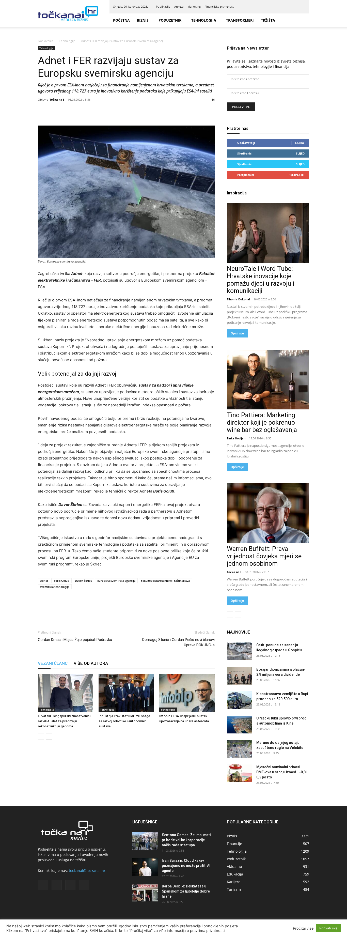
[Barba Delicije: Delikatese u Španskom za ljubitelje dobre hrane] (145, 892)
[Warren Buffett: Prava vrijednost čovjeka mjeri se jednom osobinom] (268, 513)
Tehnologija (203, 20)
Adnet (44, 580)
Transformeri (240, 20)
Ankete (178, 6)
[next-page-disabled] (238, 614)
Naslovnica (45, 41)
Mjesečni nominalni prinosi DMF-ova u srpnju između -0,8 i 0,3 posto (281, 772)
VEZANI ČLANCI (53, 663)
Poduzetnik (170, 20)
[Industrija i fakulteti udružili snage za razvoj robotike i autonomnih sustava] (126, 693)
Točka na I (57, 99)
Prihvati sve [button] (328, 928)
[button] (303, 20)
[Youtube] (301, 6)
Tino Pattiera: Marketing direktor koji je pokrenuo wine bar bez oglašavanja (262, 422)
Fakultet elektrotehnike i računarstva (165, 580)
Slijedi (301, 153)
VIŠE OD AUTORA (91, 663)
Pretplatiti (297, 175)
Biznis (143, 20)
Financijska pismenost (219, 6)
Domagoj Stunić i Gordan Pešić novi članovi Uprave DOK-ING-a (178, 642)
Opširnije (237, 333)
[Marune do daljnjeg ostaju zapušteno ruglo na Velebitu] (239, 749)
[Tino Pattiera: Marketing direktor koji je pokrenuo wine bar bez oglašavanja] (268, 379)
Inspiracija (237, 192)
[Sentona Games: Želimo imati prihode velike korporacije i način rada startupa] (145, 841)
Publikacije (163, 6)
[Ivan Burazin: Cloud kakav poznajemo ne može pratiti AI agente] (145, 867)
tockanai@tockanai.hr (87, 870)
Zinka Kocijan (236, 438)
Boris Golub (61, 580)
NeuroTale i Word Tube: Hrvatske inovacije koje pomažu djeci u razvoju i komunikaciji (260, 280)
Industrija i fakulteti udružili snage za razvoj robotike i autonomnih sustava (124, 721)
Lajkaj (300, 143)
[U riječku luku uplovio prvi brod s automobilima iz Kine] (239, 724)
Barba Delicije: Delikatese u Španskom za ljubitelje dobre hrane (186, 891)
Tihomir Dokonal (238, 299)
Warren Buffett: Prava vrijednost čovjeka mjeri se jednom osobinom (264, 556)
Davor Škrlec (83, 580)
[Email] (78, 609)
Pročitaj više (303, 928)
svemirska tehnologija (54, 587)
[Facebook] (276, 6)
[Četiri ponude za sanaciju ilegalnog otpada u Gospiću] (239, 651)
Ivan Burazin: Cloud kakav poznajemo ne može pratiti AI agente (186, 865)
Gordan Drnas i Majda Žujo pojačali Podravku (75, 639)
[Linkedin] (285, 6)
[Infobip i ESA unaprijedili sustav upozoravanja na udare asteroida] (187, 693)
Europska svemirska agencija (116, 580)
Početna (121, 20)
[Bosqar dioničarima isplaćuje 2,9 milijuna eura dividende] (239, 676)
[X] (293, 6)
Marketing (194, 6)
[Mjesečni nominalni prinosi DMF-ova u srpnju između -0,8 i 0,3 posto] (239, 773)
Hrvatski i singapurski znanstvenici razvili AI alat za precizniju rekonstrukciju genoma (64, 721)
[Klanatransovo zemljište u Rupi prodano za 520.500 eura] (239, 700)
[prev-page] (41, 736)
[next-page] (49, 736)
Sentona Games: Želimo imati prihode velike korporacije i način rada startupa (186, 840)
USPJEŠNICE (144, 821)
